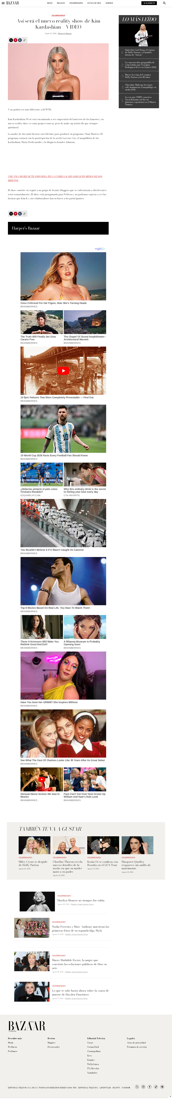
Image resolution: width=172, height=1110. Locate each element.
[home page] (12, 3)
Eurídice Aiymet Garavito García (82, 904)
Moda (50, 3)
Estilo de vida (94, 3)
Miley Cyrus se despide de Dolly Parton (33, 863)
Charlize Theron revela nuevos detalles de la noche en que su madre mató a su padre (67, 867)
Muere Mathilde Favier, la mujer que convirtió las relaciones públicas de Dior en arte (79, 964)
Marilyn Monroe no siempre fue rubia (81, 900)
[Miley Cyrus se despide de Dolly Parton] (34, 845)
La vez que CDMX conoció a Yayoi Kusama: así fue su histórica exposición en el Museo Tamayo (140, 101)
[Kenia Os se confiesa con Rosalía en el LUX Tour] (103, 845)
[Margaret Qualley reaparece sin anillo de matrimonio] (137, 845)
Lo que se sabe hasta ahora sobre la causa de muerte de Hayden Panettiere (80, 992)
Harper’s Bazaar (65, 33)
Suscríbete (149, 3)
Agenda (109, 3)
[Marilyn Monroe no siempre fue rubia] (37, 902)
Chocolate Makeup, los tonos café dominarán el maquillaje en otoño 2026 (140, 87)
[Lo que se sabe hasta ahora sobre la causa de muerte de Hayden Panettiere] (31, 992)
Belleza (61, 3)
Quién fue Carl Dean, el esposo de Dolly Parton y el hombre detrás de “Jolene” (140, 52)
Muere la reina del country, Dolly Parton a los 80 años (138, 76)
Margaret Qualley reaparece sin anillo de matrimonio (136, 865)
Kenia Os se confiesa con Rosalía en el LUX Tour (102, 863)
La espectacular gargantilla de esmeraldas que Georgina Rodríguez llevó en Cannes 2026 (140, 65)
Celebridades (76, 3)
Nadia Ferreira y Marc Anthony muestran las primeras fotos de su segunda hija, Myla (80, 928)
